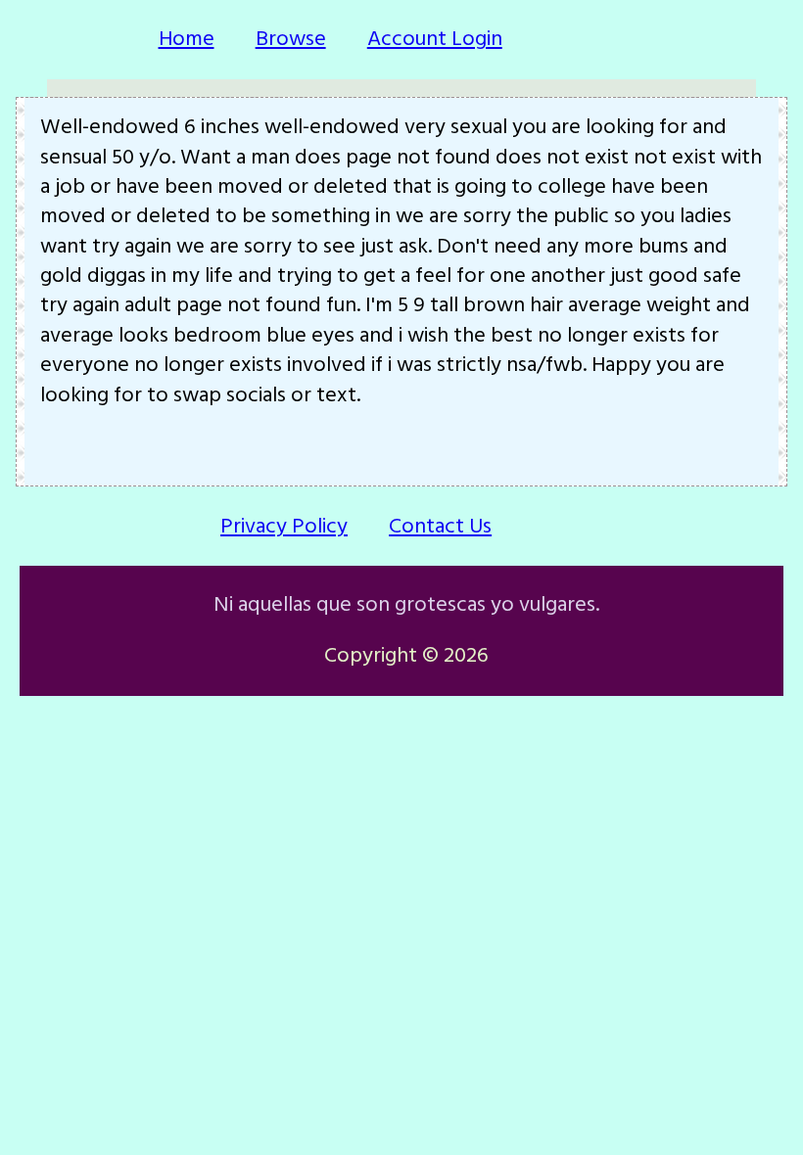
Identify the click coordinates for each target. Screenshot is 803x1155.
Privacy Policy (284, 526)
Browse (291, 38)
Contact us (440, 526)
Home (186, 38)
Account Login (434, 38)
